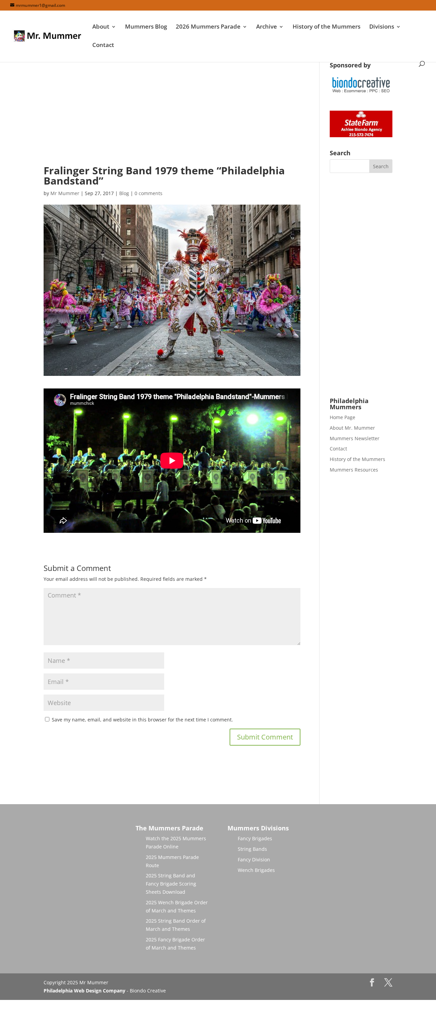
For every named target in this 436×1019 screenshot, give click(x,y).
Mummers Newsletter (354, 438)
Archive (266, 27)
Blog (124, 193)
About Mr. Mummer (352, 428)
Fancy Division (254, 859)
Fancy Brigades (255, 838)
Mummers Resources (354, 469)
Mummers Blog (146, 27)
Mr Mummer (64, 193)
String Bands (252, 849)
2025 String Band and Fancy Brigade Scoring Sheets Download (171, 883)
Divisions (381, 27)
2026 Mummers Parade (208, 27)
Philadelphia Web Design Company (84, 990)
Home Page (342, 417)
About (100, 27)
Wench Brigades (256, 870)
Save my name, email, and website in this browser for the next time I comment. (142, 719)
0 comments (148, 193)
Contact (103, 46)
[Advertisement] (172, 109)
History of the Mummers (326, 27)
